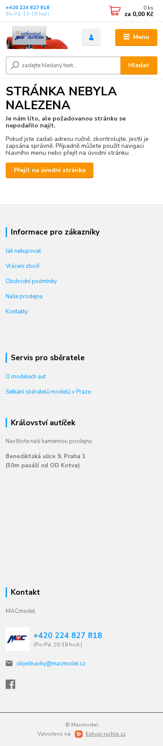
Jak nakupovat (23, 251)
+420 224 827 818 (28, 7)
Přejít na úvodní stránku (50, 170)
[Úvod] (37, 37)
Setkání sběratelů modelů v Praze (48, 392)
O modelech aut (26, 377)
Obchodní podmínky (31, 281)
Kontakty (17, 312)
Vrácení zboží (23, 266)
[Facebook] (14, 687)
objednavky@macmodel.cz (51, 664)
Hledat (138, 65)
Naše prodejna (24, 296)
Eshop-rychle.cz (106, 733)
